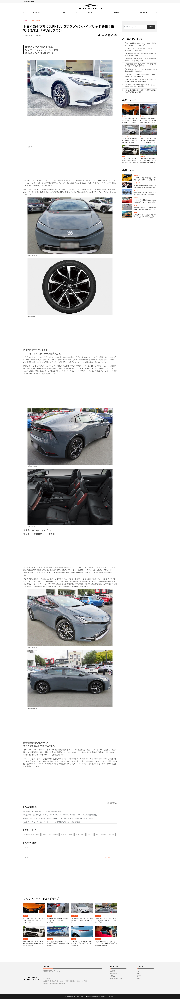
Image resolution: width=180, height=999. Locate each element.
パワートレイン (80, 834)
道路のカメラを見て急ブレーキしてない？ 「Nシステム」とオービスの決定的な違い (145, 195)
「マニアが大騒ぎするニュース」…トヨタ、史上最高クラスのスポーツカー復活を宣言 (34, 920)
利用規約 (112, 976)
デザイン (63, 834)
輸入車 (116, 13)
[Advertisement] (70, 130)
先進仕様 (103, 834)
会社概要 (112, 971)
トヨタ (70, 834)
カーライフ (143, 13)
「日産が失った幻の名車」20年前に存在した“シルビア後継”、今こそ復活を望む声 (81, 943)
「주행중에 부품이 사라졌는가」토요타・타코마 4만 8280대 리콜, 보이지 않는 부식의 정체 (33, 943)
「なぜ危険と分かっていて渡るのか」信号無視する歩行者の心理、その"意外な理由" (145, 209)
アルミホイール (53, 834)
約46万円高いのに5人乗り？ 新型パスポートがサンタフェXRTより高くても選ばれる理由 (145, 217)
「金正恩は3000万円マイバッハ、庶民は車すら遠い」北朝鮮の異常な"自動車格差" (58, 943)
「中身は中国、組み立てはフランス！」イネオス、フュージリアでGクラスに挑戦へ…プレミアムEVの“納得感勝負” (60, 815)
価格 (97, 834)
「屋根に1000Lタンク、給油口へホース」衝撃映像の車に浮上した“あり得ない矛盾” (105, 920)
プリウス (90, 834)
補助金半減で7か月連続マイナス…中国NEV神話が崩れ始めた (43, 811)
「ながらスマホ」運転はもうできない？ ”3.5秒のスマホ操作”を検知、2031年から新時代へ (106, 943)
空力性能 (111, 834)
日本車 (90, 13)
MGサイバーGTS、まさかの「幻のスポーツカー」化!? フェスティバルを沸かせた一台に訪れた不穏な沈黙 (57, 818)
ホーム (25, 20)
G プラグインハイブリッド (31, 834)
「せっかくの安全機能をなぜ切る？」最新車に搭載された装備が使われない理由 (140, 91)
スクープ (63, 13)
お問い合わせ (113, 973)
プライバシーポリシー (116, 978)
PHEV (44, 834)
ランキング (36, 13)
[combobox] (135, 27)
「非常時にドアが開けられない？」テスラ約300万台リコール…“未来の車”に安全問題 (145, 202)
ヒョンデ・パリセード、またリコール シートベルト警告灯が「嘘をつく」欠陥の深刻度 (51, 822)
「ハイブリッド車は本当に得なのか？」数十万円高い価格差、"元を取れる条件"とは (140, 86)
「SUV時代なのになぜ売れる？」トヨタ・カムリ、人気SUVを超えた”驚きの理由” (58, 920)
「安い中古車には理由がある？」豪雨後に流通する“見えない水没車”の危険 (82, 920)
